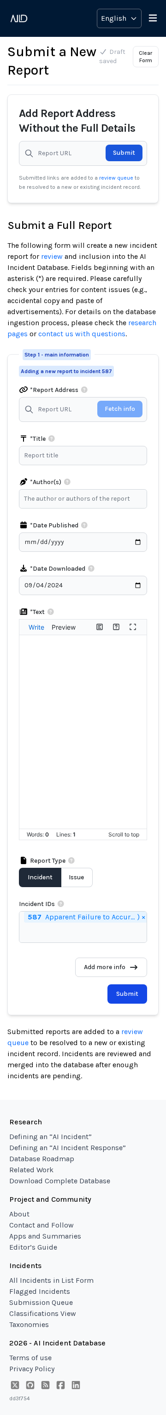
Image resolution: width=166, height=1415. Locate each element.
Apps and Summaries (45, 1236)
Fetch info (120, 409)
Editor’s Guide (33, 1247)
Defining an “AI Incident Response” (67, 1147)
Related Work (31, 1169)
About (19, 1214)
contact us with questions (81, 333)
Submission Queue (41, 1302)
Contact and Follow (41, 1225)
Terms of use (30, 1357)
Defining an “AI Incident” (50, 1136)
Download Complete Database (59, 1180)
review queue (117, 178)
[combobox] (85, 499)
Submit (124, 153)
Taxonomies (29, 1324)
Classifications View (42, 1313)
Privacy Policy (31, 1368)
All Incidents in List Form (51, 1280)
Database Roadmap (41, 1158)
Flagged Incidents (39, 1291)
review (52, 256)
